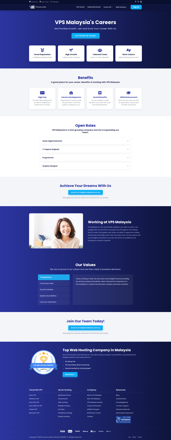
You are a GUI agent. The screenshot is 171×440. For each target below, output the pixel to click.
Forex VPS (32, 395)
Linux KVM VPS (34, 402)
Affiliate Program (93, 409)
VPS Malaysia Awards (94, 402)
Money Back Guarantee (124, 413)
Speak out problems (48, 296)
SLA (129, 437)
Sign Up (136, 7)
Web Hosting (121, 7)
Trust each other (47, 283)
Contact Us (34, 2)
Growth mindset (46, 289)
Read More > (70, 374)
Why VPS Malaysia (93, 399)
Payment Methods (123, 409)
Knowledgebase (122, 402)
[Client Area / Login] (141, 2)
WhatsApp (55, 2)
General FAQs (121, 399)
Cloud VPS (107, 7)
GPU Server (80, 7)
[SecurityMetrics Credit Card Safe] (123, 419)
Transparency (45, 277)
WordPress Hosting (65, 413)
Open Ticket (45, 2)
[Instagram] (138, 2)
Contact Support (122, 406)
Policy (134, 437)
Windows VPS (34, 399)
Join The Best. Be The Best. (85, 36)
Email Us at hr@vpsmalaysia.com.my (85, 192)
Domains (61, 409)
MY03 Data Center (94, 413)
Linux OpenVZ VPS (35, 406)
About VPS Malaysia (94, 395)
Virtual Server (63, 399)
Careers (90, 416)
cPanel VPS (33, 409)
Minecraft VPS (34, 413)
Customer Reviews (94, 406)
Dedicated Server (94, 7)
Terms (140, 437)
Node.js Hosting (63, 416)
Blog (117, 395)
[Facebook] (135, 2)
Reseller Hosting (64, 406)
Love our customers (48, 302)
